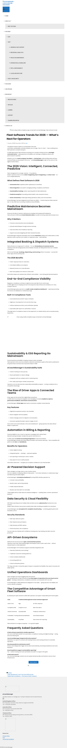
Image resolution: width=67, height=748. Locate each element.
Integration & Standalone (18, 63)
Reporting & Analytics (16, 52)
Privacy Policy (6, 736)
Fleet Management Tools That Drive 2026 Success (20, 674)
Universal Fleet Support (17, 47)
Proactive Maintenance (17, 57)
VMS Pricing (8, 89)
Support (10, 115)
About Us (7, 21)
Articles (10, 104)
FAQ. (4, 737)
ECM (9, 36)
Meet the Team (12, 26)
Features (7, 31)
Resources (8, 94)
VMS (9, 42)
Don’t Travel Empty (13, 78)
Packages (8, 84)
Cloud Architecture (16, 73)
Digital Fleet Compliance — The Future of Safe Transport (22, 676)
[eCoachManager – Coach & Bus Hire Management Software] (9, 3)
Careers (10, 110)
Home (6, 16)
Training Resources (13, 120)
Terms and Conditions (8, 739)
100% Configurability (16, 68)
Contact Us (8, 125)
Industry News (12, 99)
